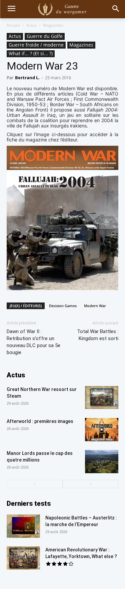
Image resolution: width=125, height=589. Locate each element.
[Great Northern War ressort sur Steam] (101, 397)
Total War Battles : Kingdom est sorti (97, 334)
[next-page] (91, 484)
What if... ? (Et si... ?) (31, 53)
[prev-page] (35, 484)
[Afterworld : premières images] (101, 429)
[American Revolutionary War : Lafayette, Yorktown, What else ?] (23, 558)
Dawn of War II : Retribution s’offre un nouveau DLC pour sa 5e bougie (33, 341)
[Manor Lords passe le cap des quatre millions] (101, 461)
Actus (31, 25)
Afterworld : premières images (40, 421)
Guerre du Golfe (45, 36)
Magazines (53, 25)
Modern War (95, 305)
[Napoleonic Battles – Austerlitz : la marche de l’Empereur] (23, 526)
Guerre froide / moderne (36, 45)
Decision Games (63, 305)
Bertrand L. (27, 78)
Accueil (13, 25)
